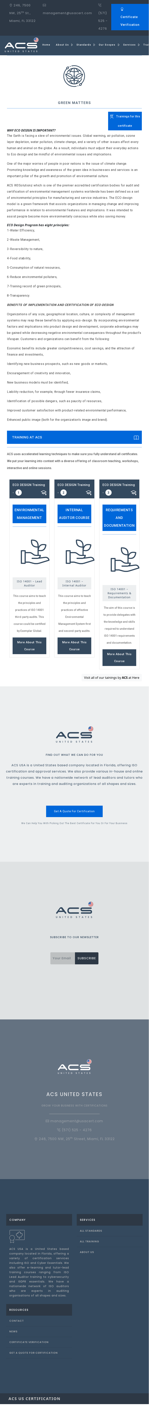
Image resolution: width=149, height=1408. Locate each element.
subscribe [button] (87, 958)
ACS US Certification (34, 1398)
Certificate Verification (130, 21)
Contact (16, 1321)
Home (46, 44)
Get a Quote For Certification (33, 1353)
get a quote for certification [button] (74, 811)
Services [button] (130, 44)
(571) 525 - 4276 (103, 21)
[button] (125, 115)
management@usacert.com (76, 1121)
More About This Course (29, 646)
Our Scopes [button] (107, 44)
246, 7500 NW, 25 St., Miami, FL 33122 (22, 13)
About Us (87, 1252)
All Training (89, 1241)
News (13, 1331)
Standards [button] (84, 44)
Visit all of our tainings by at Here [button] (111, 677)
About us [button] (63, 44)
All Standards (91, 1231)
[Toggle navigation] (134, 1399)
